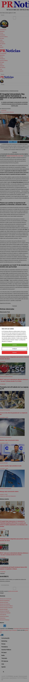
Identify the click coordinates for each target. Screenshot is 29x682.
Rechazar (14, 352)
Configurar (14, 348)
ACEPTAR (14, 344)
